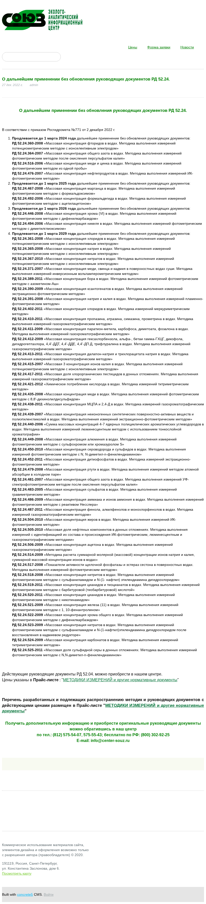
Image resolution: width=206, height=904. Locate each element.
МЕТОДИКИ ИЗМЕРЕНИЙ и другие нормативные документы (120, 680)
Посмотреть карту (16, 873)
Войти (49, 894)
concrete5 (25, 894)
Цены (132, 47)
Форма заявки (158, 47)
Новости (187, 47)
